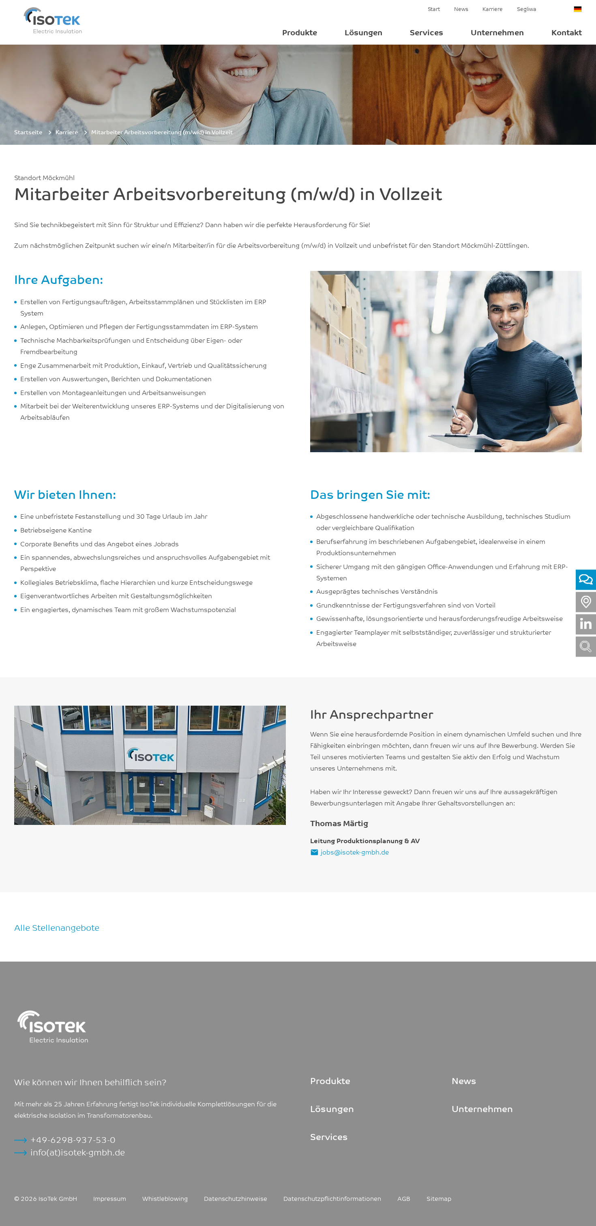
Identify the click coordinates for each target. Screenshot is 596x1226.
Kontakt (566, 32)
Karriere (492, 8)
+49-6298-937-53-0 (73, 1139)
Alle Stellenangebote (56, 926)
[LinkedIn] (586, 624)
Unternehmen (497, 32)
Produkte (299, 32)
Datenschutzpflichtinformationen (332, 1198)
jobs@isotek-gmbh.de (355, 851)
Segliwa (526, 8)
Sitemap (439, 1198)
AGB (403, 1198)
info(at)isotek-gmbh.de (77, 1151)
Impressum (109, 1198)
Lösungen (363, 32)
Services (426, 32)
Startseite (28, 131)
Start (434, 8)
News (461, 8)
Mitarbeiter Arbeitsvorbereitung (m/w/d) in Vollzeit (162, 131)
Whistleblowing (165, 1198)
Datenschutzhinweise (235, 1198)
